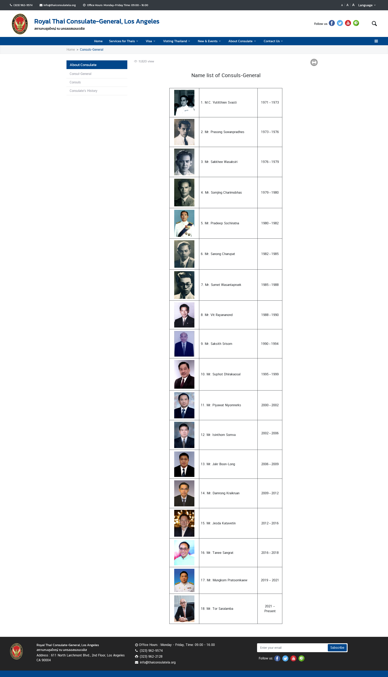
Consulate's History (83, 91)
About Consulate (240, 41)
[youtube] (348, 23)
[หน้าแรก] (19, 24)
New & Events (207, 41)
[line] (356, 23)
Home (98, 41)
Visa (149, 41)
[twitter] (340, 23)
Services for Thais (122, 41)
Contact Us (272, 41)
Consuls (75, 82)
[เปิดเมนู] (376, 41)
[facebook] (332, 23)
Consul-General (80, 74)
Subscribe (337, 648)
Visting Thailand (175, 41)
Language (365, 5)
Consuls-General (91, 49)
